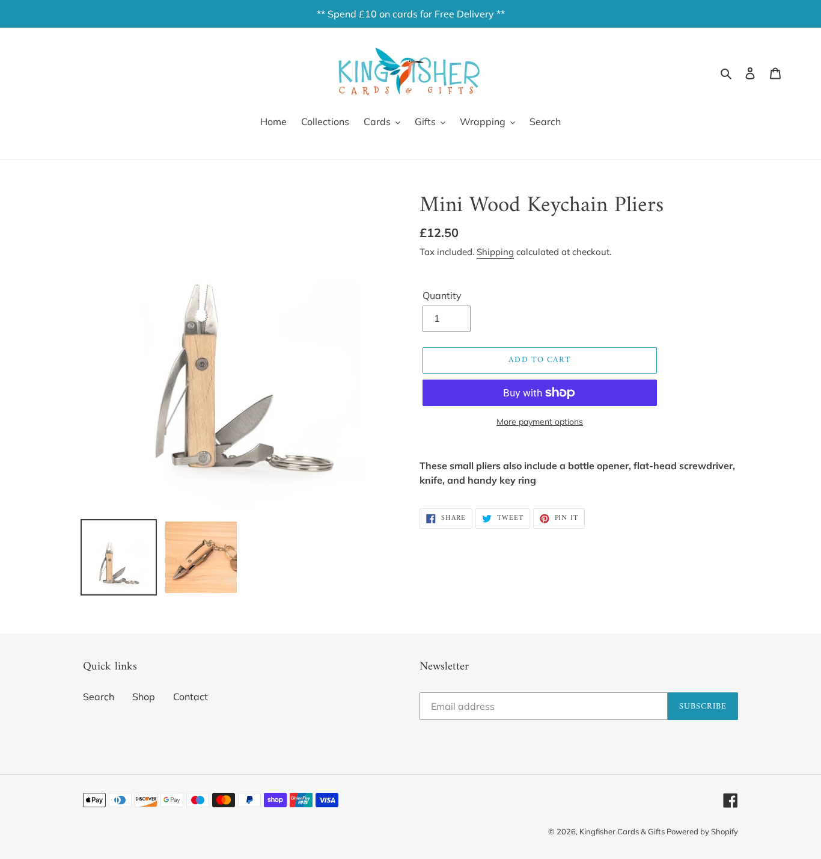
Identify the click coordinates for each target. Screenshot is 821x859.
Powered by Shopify (702, 831)
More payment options (539, 421)
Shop (143, 697)
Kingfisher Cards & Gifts (623, 831)
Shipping (495, 251)
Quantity (442, 295)
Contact (190, 697)
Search (98, 697)
